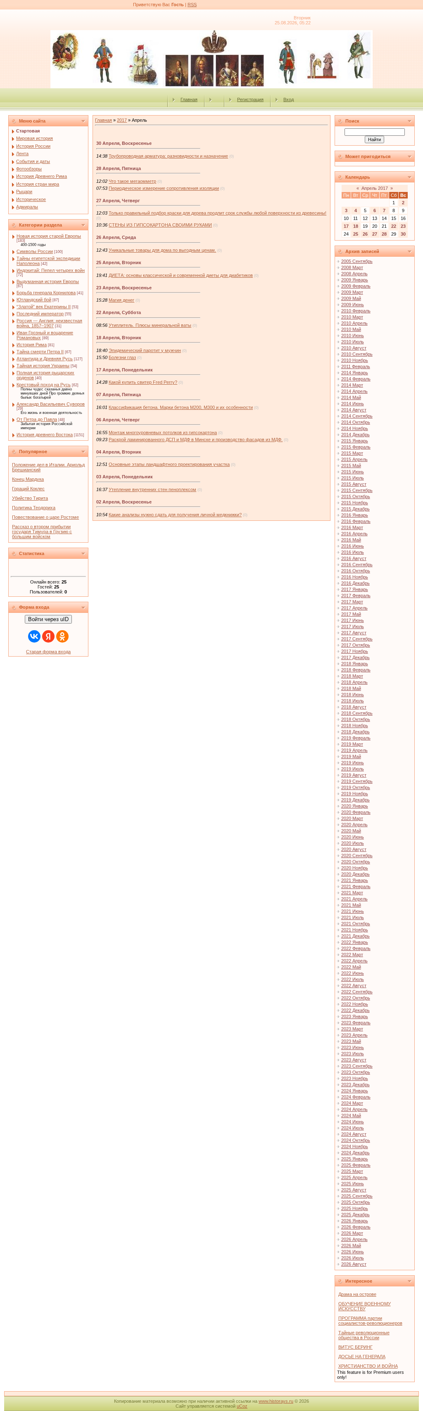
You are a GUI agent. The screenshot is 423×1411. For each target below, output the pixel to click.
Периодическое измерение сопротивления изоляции (164, 188)
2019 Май (351, 756)
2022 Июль (352, 979)
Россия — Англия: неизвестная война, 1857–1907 (49, 323)
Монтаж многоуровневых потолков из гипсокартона (163, 432)
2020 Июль (352, 843)
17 (346, 226)
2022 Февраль (356, 948)
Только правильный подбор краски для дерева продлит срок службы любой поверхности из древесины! (217, 212)
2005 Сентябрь (357, 261)
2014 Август (353, 409)
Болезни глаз (122, 357)
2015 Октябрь (355, 496)
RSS (192, 4)
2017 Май (351, 614)
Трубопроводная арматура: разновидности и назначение (168, 156)
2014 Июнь (352, 403)
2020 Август (353, 849)
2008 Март (352, 267)
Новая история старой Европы (49, 236)
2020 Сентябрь (357, 855)
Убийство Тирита (30, 498)
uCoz (242, 1406)
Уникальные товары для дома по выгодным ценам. (162, 250)
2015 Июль (352, 477)
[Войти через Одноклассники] (62, 636)
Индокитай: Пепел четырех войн (51, 270)
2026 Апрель (354, 1239)
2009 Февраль (356, 286)
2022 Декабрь (355, 1010)
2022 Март (352, 954)
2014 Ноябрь (354, 428)
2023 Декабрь (355, 1084)
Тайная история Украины (43, 365)
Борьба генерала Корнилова (46, 292)
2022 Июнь (352, 973)
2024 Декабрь (355, 1152)
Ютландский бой (34, 299)
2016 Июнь (352, 546)
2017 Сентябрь (357, 638)
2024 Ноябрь (354, 1146)
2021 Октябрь (355, 923)
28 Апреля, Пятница (118, 168)
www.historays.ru (276, 1401)
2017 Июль (352, 626)
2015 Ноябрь (354, 502)
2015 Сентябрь (357, 490)
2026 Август (353, 1264)
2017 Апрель (354, 607)
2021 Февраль (356, 886)
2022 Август (353, 985)
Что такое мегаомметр (132, 181)
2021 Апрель (354, 898)
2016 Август (353, 558)
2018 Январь (354, 663)
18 (355, 226)
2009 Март (352, 292)
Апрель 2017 (374, 188)
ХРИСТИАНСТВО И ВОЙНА (368, 1366)
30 (403, 234)
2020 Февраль (356, 812)
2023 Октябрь (355, 1072)
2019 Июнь (352, 762)
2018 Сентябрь (357, 713)
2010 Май (351, 329)
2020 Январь (354, 806)
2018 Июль (352, 700)
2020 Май (351, 830)
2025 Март (352, 1171)
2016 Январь (354, 515)
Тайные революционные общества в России (364, 1335)
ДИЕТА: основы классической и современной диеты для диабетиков (181, 275)
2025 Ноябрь (354, 1208)
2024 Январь (354, 1090)
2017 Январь (354, 589)
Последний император (40, 313)
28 (384, 234)
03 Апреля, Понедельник (124, 476)
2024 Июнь (352, 1121)
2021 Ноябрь (354, 929)
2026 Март (352, 1233)
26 (365, 234)
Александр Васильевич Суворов (51, 404)
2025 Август (353, 1189)
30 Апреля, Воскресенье (124, 143)
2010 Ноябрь (354, 360)
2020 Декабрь (355, 874)
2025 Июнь (352, 1183)
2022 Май (351, 966)
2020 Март (352, 818)
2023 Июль (352, 1053)
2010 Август (353, 347)
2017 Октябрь (355, 645)
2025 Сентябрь (357, 1196)
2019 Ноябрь (354, 793)
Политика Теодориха (33, 507)
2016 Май (351, 539)
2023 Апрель (354, 1035)
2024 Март (352, 1103)
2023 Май (351, 1041)
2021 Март (352, 892)
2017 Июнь (352, 620)
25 (355, 234)
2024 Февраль (356, 1096)
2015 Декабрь (355, 508)
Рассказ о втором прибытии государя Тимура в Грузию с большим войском (42, 531)
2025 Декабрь (355, 1214)
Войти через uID (48, 619)
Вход (288, 99)
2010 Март (352, 316)
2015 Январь (354, 440)
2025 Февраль (356, 1165)
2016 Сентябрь (357, 564)
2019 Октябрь (355, 787)
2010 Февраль (356, 310)
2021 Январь (354, 880)
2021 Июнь (352, 911)
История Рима (32, 344)
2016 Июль (352, 552)
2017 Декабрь (355, 657)
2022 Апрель (354, 960)
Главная (189, 99)
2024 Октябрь (355, 1140)
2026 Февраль (356, 1226)
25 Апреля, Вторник (118, 262)
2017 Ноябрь (354, 651)
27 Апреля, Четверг (118, 200)
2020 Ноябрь (354, 867)
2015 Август (353, 484)
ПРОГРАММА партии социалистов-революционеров (370, 1321)
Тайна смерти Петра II (40, 351)
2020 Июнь (352, 836)
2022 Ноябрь (354, 1004)
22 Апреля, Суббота (118, 312)
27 (374, 234)
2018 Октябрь (355, 719)
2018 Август (353, 706)
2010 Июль (352, 341)
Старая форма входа (48, 651)
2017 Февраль (356, 595)
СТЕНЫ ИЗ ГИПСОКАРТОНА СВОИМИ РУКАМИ (160, 224)
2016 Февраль (356, 521)
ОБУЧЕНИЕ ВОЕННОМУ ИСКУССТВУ (364, 1306)
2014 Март (352, 385)
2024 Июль (352, 1127)
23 (403, 226)
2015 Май (351, 465)
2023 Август (353, 1059)
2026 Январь (354, 1220)
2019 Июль (352, 768)
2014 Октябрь (355, 422)
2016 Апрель (354, 533)
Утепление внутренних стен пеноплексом (152, 489)
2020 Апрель (354, 824)
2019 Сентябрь (357, 781)
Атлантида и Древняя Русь (45, 358)
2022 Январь (354, 942)
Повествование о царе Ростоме (45, 517)
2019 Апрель (354, 750)
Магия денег (121, 300)
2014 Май (351, 397)
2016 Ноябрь (354, 576)
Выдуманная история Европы (48, 281)
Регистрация (250, 99)
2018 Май (351, 688)
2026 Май (351, 1245)
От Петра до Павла (37, 419)
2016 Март (352, 527)
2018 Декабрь (355, 731)
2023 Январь (354, 1016)
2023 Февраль (356, 1022)
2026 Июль (352, 1257)
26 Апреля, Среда (116, 237)
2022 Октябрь (355, 997)
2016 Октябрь (355, 570)
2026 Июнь (352, 1251)
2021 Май (351, 905)
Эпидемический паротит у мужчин (145, 350)
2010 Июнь (352, 335)
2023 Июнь (352, 1047)
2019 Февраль (356, 737)
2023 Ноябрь (354, 1078)
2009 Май (351, 298)
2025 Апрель (354, 1177)
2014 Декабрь (355, 434)
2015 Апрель (354, 459)
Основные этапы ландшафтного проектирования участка (169, 464)
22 (393, 226)
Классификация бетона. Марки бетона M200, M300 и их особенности (181, 407)
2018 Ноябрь (354, 725)
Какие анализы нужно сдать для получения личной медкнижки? (175, 514)
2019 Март (352, 744)
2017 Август (353, 632)
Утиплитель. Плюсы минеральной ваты (150, 325)
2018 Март (352, 676)
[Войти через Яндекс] (48, 636)
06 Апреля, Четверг (118, 419)
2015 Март (352, 453)
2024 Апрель (354, 1109)
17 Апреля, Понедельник (124, 369)
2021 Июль (352, 917)
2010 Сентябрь (357, 354)
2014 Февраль (356, 378)
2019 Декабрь (355, 799)
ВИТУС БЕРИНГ (355, 1347)
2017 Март (352, 601)
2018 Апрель (354, 682)
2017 (122, 120)
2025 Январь (354, 1158)
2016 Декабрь (355, 583)
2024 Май (351, 1115)
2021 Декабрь (355, 936)
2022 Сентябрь (357, 991)
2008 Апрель (354, 273)
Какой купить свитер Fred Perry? (143, 382)
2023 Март (352, 1028)
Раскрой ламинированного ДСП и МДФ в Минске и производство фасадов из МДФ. (196, 439)
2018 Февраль (356, 669)
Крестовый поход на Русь (44, 384)
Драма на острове (357, 1294)
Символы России (35, 251)
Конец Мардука (28, 479)
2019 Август (353, 775)
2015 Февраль (356, 446)
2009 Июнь (352, 304)
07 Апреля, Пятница (118, 394)
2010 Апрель (354, 323)
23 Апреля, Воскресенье (124, 287)
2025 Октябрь (355, 1202)
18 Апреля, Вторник (118, 337)
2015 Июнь (352, 471)
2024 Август (353, 1134)
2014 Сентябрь (357, 416)
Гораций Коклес (28, 488)
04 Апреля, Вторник (118, 451)
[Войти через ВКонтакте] (34, 636)
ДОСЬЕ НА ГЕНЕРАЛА (361, 1356)
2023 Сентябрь (357, 1066)
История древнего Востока (45, 434)
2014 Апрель (354, 391)
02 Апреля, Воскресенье (124, 501)
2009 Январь (354, 279)
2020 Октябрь (355, 861)
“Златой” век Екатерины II (44, 306)
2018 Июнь (352, 694)
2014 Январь (354, 372)
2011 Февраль (355, 366)
